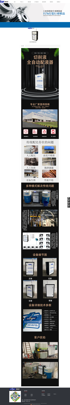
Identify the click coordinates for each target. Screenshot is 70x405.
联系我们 (58, 1)
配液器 (25, 395)
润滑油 (32, 394)
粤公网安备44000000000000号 (36, 404)
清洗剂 (32, 395)
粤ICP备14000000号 (44, 403)
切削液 (25, 394)
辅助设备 (29, 1)
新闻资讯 (51, 1)
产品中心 (21, 1)
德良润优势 (44, 1)
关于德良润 (36, 1)
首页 (14, 1)
